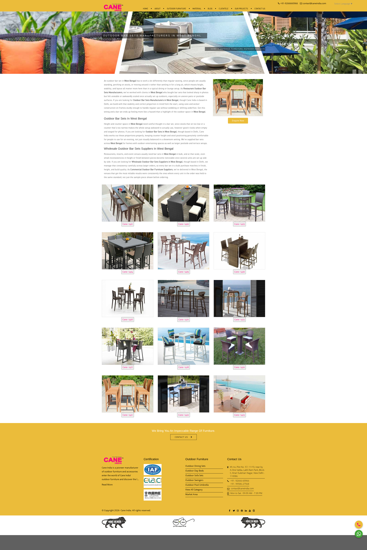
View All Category (194, 489)
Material (197, 8)
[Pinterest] (242, 510)
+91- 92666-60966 (239, 480)
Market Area (191, 494)
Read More (107, 484)
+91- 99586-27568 (239, 483)
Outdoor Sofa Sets (194, 475)
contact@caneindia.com (242, 488)
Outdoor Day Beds (194, 470)
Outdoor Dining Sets (195, 465)
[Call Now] (359, 525)
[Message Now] (359, 534)
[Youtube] (250, 510)
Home (145, 8)
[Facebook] (230, 510)
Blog (210, 8)
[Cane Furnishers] (113, 5)
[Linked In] (246, 510)
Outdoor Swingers (194, 480)
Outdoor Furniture (176, 8)
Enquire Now (238, 120)
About (157, 8)
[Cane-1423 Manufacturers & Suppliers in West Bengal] (239, 393)
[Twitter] (234, 510)
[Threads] (254, 510)
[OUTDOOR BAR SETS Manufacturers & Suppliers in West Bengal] (127, 202)
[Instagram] (238, 510)
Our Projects (241, 8)
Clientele (223, 8)
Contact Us (259, 8)
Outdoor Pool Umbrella (197, 484)
